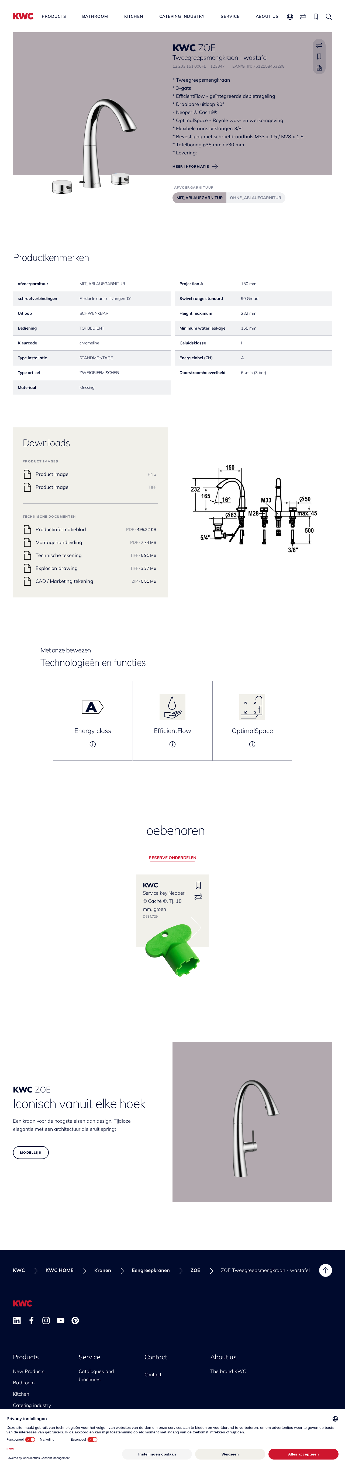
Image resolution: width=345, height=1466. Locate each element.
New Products (28, 1371)
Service (230, 16)
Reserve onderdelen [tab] (172, 857)
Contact (155, 1357)
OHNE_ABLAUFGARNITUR (255, 197)
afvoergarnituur (194, 187)
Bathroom (95, 16)
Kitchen (133, 16)
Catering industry (182, 16)
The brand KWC (228, 1371)
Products (54, 16)
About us (267, 16)
